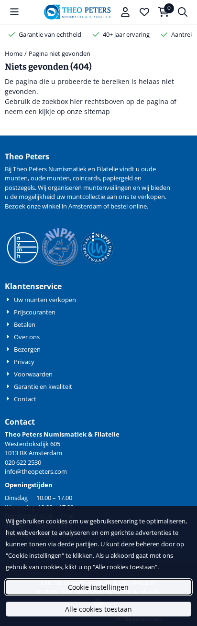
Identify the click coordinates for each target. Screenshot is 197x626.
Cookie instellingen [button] (98, 587)
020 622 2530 (23, 462)
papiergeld (118, 178)
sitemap (97, 111)
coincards (86, 178)
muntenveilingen (107, 187)
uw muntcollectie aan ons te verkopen (110, 196)
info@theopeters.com (36, 471)
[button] (14, 12)
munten (16, 178)
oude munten (50, 178)
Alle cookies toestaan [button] (98, 609)
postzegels (20, 187)
